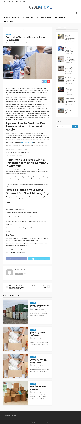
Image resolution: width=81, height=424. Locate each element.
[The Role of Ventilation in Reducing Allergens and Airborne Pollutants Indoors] (61, 36)
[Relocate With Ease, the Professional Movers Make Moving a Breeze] (15, 366)
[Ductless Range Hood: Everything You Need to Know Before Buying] (61, 68)
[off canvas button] (4, 13)
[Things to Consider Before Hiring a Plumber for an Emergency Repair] (61, 48)
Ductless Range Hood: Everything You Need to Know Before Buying (69, 69)
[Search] (76, 13)
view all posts (19, 273)
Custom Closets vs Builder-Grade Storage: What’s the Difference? (70, 101)
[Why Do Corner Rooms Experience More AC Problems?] (61, 59)
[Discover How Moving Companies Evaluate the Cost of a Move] (15, 339)
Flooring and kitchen (11, 17)
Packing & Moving (61, 17)
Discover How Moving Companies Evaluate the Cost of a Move (38, 333)
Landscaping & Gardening (44, 17)
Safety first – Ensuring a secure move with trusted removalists (39, 387)
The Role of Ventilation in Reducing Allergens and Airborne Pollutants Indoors (69, 38)
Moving (8, 34)
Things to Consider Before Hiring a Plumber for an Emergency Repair (69, 49)
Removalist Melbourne (27, 142)
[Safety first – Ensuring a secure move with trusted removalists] (15, 393)
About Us (25, 1)
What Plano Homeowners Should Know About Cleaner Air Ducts (70, 79)
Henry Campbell (11, 42)
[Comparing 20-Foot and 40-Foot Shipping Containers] (15, 312)
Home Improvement (27, 17)
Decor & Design (9, 21)
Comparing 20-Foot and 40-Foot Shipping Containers (39, 306)
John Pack (34, 309)
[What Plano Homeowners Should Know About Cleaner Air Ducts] (61, 78)
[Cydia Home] (40, 6)
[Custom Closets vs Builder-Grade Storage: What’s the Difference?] (61, 100)
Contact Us (18, 1)
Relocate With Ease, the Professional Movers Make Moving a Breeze (39, 360)
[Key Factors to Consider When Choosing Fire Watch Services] (61, 89)
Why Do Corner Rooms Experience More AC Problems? (70, 59)
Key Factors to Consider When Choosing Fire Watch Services (70, 90)
